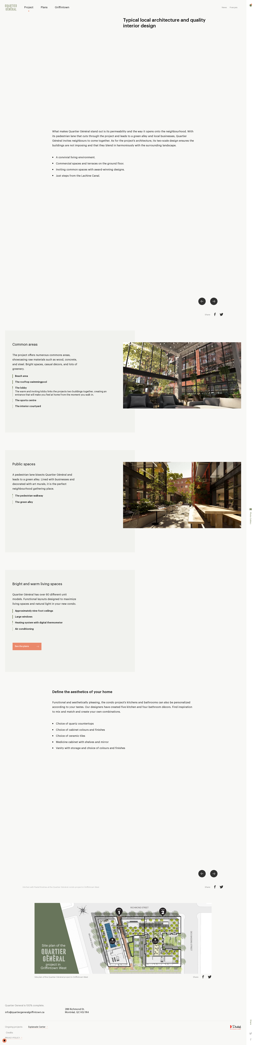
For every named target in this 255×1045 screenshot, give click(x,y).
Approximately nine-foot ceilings (34, 611)
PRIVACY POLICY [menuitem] (12, 1038)
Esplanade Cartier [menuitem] (36, 1027)
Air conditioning (24, 629)
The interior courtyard (28, 403)
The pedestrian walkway (29, 496)
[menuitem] (11, 7)
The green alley (24, 501)
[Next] (214, 301)
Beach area (21, 376)
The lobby (21, 391)
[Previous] (202, 301)
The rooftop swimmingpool (31, 385)
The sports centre (25, 397)
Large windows (23, 617)
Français (233, 7)
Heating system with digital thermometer (39, 623)
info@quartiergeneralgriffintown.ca (24, 1012)
